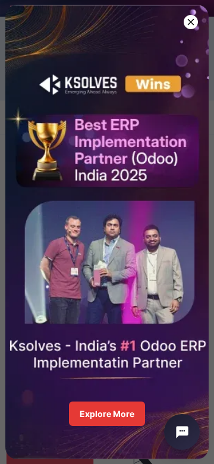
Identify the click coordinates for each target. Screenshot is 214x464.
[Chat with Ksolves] (182, 432)
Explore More (107, 414)
